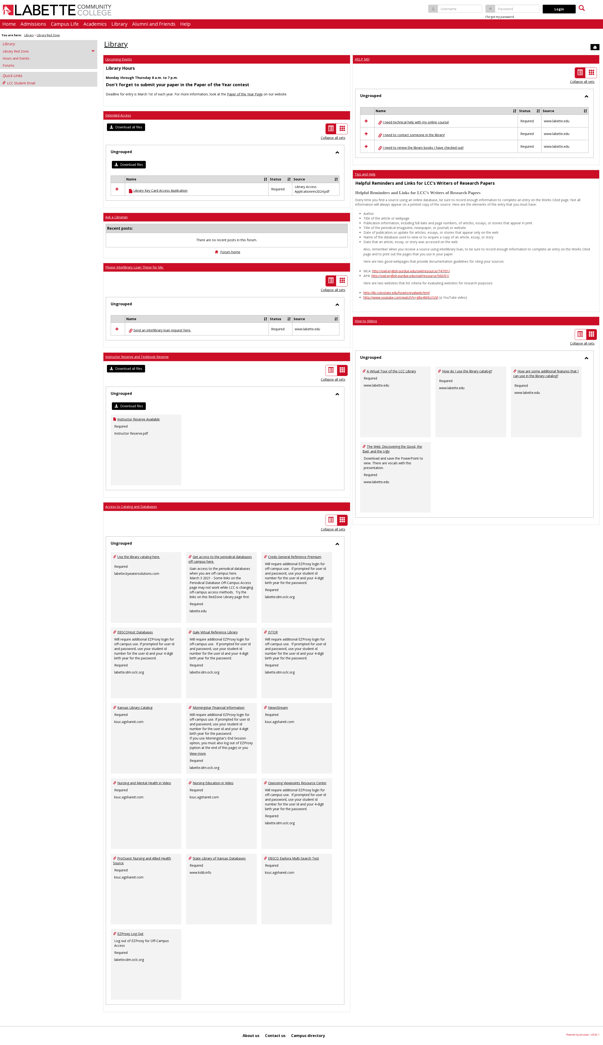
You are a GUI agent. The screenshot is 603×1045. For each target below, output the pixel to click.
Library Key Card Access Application (160, 190)
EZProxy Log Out (130, 933)
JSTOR (273, 632)
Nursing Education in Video (213, 783)
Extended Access (118, 115)
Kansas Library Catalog (134, 707)
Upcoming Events (118, 59)
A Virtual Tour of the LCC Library (391, 371)
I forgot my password (499, 17)
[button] (126, 127)
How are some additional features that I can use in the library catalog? (546, 373)
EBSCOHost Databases (135, 632)
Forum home (230, 252)
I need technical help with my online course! (416, 122)
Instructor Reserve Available (138, 419)
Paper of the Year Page (245, 94)
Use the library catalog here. (138, 557)
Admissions (33, 24)
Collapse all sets (333, 137)
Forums (8, 65)
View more (198, 753)
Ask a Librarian (116, 217)
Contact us (275, 1035)
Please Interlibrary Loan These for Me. (134, 267)
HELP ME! (362, 59)
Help (185, 24)
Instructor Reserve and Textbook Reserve (137, 357)
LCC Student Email (21, 83)
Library (119, 24)
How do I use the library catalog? (467, 371)
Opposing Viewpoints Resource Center (297, 783)
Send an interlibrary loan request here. (162, 330)
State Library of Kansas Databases (219, 858)
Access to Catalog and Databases (131, 506)
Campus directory (308, 1035)
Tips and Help (365, 174)
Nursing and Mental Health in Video (144, 783)
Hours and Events (16, 58)
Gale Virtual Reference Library (215, 632)
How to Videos (366, 321)
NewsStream (278, 707)
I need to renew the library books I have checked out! (423, 147)
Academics (95, 24)
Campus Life (65, 24)
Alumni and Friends (153, 24)
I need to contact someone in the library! (414, 135)
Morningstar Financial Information (218, 707)
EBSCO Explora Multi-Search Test (293, 858)
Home (9, 24)
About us (251, 1035)
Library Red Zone (48, 35)
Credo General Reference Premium (294, 557)
